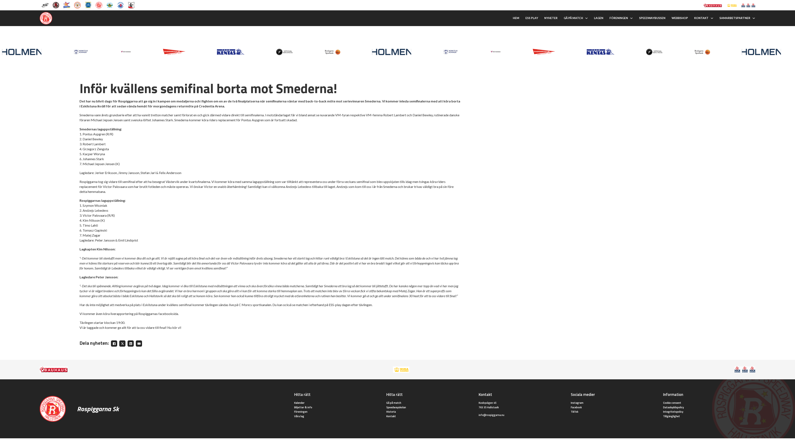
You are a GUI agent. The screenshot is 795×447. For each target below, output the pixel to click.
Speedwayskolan (396, 407)
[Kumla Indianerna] (56, 5)
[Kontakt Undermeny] (712, 18)
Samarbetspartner (734, 18)
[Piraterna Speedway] (88, 5)
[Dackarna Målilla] (66, 5)
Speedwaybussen (652, 18)
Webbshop (680, 18)
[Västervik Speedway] (109, 5)
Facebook (576, 407)
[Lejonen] (77, 5)
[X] (122, 343)
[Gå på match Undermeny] (586, 18)
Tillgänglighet (671, 416)
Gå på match (573, 18)
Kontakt (701, 18)
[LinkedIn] (131, 343)
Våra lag (299, 416)
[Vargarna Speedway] (120, 5)
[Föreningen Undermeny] (631, 18)
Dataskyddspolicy (673, 407)
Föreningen (619, 18)
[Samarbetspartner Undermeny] (753, 18)
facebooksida (168, 314)
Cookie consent (672, 403)
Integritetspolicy (673, 412)
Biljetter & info (303, 407)
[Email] (139, 343)
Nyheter (551, 18)
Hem (516, 18)
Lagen (598, 18)
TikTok (574, 412)
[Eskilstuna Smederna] (131, 5)
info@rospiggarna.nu (491, 415)
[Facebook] (114, 343)
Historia (391, 412)
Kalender (299, 403)
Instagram (577, 403)
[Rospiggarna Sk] (99, 5)
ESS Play (531, 18)
